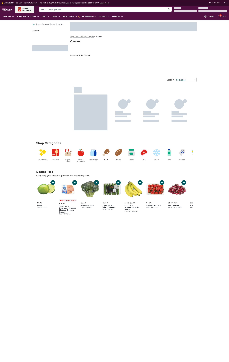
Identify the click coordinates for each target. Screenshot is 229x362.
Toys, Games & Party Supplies (49, 24)
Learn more (104, 3)
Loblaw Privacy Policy (44, 359)
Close (176, 355)
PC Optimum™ (214, 3)
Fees (226, 3)
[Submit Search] (168, 9)
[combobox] (105, 9)
